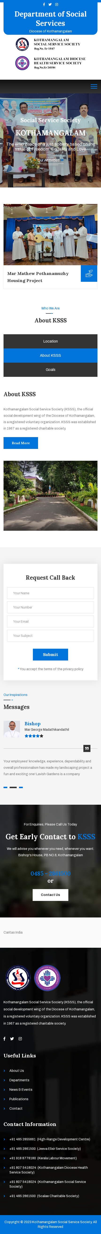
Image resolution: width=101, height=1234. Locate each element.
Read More (21, 443)
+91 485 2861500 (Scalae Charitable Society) (44, 1196)
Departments (19, 1080)
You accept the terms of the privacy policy (50, 669)
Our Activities (49, 160)
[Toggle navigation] (93, 86)
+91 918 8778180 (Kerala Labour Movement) (43, 1158)
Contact (16, 1108)
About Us (16, 1071)
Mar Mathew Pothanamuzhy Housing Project (38, 277)
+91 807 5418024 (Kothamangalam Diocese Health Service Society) (48, 1170)
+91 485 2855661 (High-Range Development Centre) (49, 1139)
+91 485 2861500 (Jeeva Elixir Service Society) (45, 1149)
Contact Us (50, 895)
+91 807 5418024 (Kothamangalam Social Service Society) (47, 1184)
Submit (50, 654)
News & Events (20, 1089)
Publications (18, 1099)
